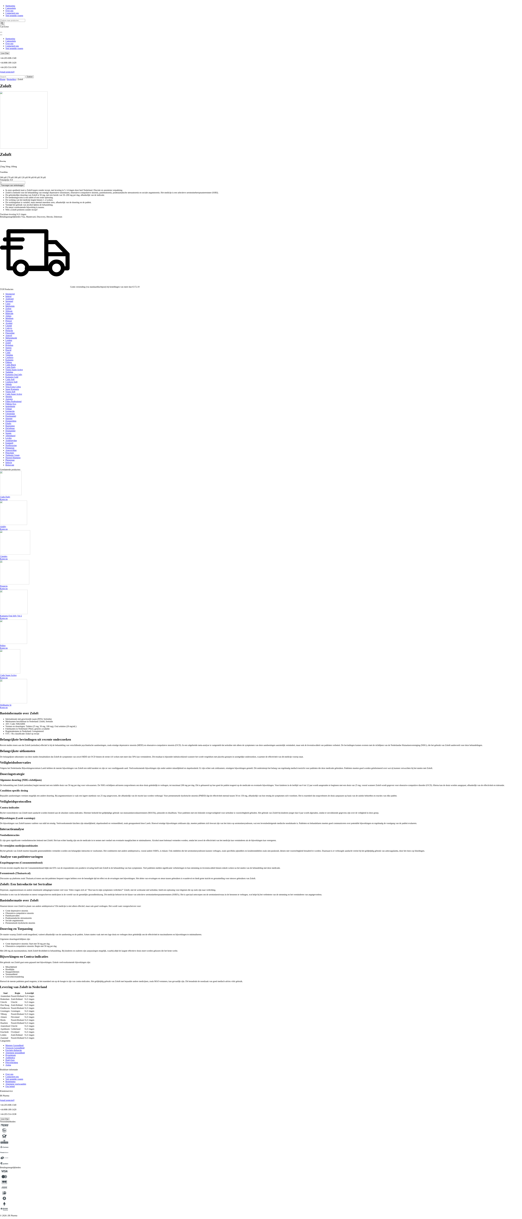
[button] (4, 499)
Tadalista (9, 372)
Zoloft (8, 343)
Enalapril (9, 443)
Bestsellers (11, 79)
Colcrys (8, 328)
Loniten (8, 340)
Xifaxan (8, 311)
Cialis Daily (10, 367)
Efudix (8, 423)
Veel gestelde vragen (14, 15)
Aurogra (9, 399)
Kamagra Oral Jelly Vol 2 (11, 616)
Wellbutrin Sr (5, 705)
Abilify (3, 526)
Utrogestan (10, 413)
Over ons (9, 11)
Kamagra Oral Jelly (13, 374)
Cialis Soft (9, 379)
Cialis (7, 352)
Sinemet (8, 418)
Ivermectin (10, 411)
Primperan (9, 448)
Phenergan (10, 460)
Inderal (8, 296)
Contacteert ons (12, 13)
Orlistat (8, 409)
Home (2, 79)
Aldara (8, 316)
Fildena (8, 362)
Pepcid (8, 350)
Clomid (8, 326)
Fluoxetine (10, 333)
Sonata (8, 433)
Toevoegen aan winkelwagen (12, 185)
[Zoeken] (2, 24)
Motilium (9, 318)
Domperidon (10, 421)
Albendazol (10, 435)
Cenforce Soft (11, 382)
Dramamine (10, 431)
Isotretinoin (10, 406)
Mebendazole (11, 338)
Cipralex (3, 556)
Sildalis (8, 384)
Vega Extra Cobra (13, 387)
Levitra (8, 438)
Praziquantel (10, 416)
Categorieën (10, 8)
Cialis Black (10, 365)
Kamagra (9, 360)
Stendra (8, 396)
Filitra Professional (13, 401)
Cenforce (9, 357)
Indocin (8, 462)
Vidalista (9, 355)
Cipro (7, 304)
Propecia (3, 586)
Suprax (8, 348)
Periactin (9, 330)
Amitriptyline (11, 440)
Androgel (9, 299)
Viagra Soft (10, 391)
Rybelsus (9, 345)
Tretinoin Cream (12, 455)
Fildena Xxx (10, 404)
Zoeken (30, 77)
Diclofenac (10, 428)
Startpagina (10, 6)
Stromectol (10, 294)
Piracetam (9, 453)
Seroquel (9, 301)
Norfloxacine (11, 445)
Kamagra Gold (11, 377)
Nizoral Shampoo (13, 457)
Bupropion (10, 426)
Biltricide (9, 313)
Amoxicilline (11, 450)
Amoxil (8, 335)
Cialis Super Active (13, 394)
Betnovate (9, 465)
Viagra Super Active (14, 369)
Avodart (8, 323)
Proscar (8, 321)
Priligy (3, 645)
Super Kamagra (12, 389)
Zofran (8, 308)
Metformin (10, 306)
